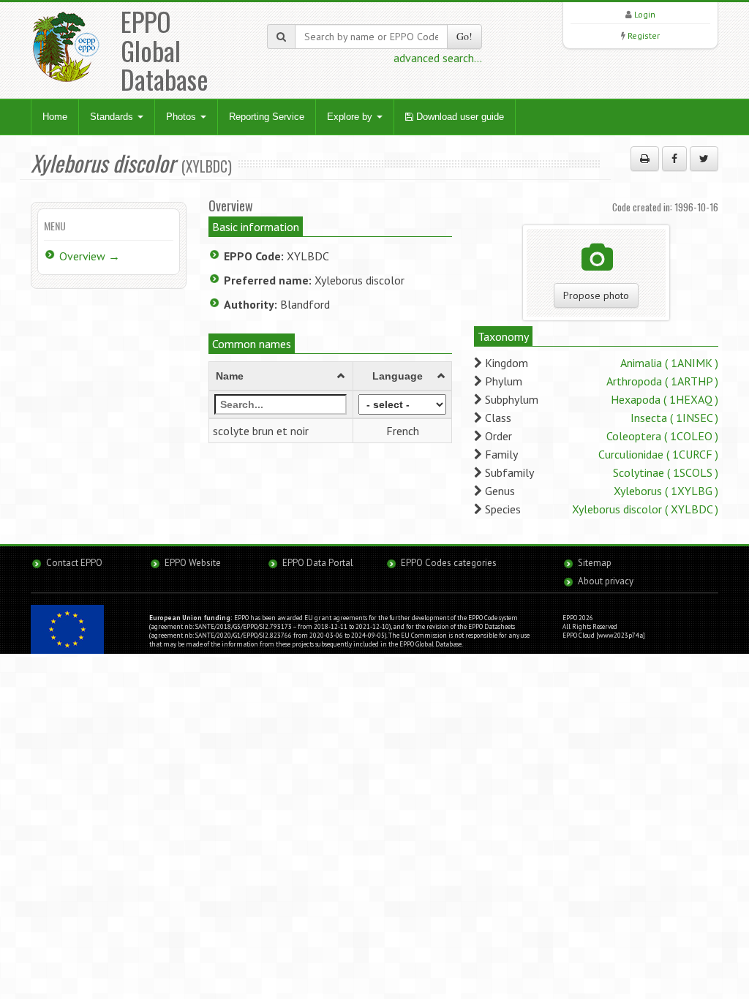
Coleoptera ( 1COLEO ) (662, 436)
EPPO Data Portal (317, 563)
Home (54, 116)
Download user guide (458, 116)
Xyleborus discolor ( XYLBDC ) (645, 509)
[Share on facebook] (674, 158)
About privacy (605, 581)
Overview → (89, 256)
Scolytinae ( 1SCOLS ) (665, 472)
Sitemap (594, 563)
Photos (182, 116)
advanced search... (438, 57)
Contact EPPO (74, 563)
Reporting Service (266, 116)
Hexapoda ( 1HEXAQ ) (664, 399)
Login (644, 14)
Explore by (351, 116)
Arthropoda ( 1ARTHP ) (662, 381)
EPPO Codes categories (449, 563)
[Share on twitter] (704, 158)
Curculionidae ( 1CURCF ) (658, 454)
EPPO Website (193, 563)
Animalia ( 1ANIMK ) (669, 362)
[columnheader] (280, 376)
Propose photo (596, 295)
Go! (464, 36)
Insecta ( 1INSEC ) (674, 417)
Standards (113, 116)
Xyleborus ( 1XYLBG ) (666, 490)
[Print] (645, 158)
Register (644, 35)
